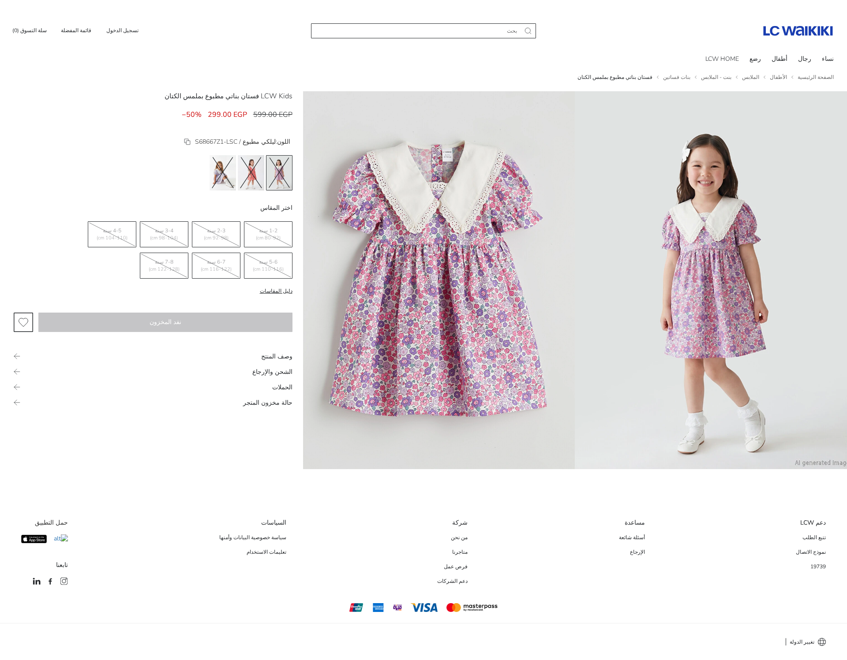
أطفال (779, 59)
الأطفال (778, 77)
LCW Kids (276, 96)
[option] (279, 172)
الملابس (750, 77)
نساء (828, 59)
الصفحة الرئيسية (816, 77)
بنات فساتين (676, 77)
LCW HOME (722, 59)
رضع (755, 59)
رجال (804, 59)
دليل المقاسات (276, 291)
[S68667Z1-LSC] (187, 142)
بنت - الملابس (716, 77)
